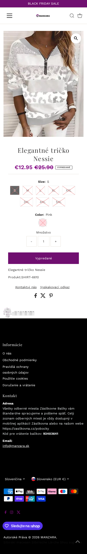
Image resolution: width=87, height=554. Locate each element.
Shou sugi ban (71, 542)
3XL (26, 202)
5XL (58, 202)
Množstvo (43, 232)
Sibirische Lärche (45, 542)
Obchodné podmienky (20, 360)
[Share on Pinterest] (51, 297)
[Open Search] (72, 16)
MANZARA (48, 537)
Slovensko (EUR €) (51, 479)
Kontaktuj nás (26, 287)
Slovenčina (13, 479)
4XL (42, 202)
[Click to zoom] (76, 38)
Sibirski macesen (16, 542)
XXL (68, 190)
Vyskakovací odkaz (55, 287)
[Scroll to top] (77, 544)
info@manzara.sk (16, 446)
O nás (7, 353)
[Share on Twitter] (43, 297)
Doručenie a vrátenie (19, 385)
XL (53, 190)
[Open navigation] (13, 15)
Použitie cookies (15, 378)
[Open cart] (79, 15)
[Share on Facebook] (36, 297)
